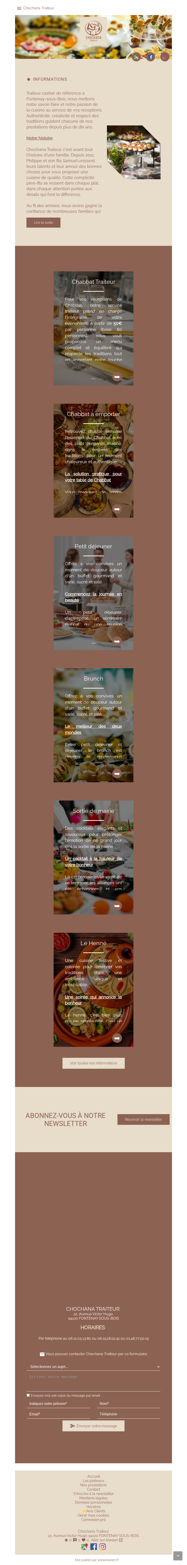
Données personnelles (93, 1502)
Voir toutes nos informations (93, 1063)
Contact (93, 1489)
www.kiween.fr (108, 1560)
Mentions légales (93, 1498)
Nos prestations (93, 1485)
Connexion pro (93, 1520)
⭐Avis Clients (93, 1511)
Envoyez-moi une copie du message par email (65, 1395)
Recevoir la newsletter (143, 1119)
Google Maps (136, 56)
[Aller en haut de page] (177, 1555)
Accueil (93, 1476)
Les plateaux (93, 1481)
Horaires (93, 1507)
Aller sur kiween (106, 1540)
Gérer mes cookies (93, 1515)
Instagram (164, 56)
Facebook (150, 56)
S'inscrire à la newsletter (93, 1494)
